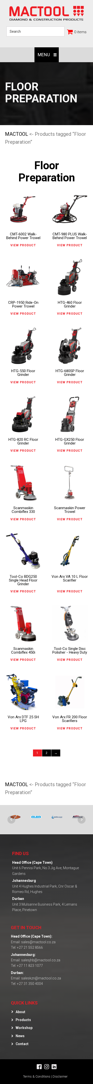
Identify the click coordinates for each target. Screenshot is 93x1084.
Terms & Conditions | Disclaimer (45, 1076)
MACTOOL (16, 134)
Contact (22, 1044)
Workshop (24, 1028)
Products (23, 1020)
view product (23, 245)
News (20, 1036)
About (20, 1012)
